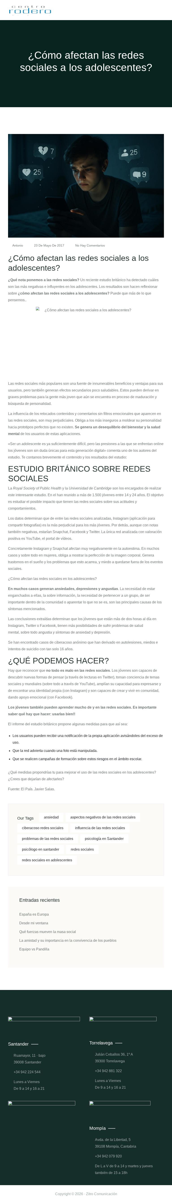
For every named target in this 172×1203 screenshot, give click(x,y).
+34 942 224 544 (27, 1072)
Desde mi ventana (33, 923)
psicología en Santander (104, 839)
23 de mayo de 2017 (49, 245)
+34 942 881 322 (108, 1071)
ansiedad (51, 817)
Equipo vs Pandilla (34, 949)
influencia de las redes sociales (100, 828)
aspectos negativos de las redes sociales (102, 817)
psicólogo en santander (40, 849)
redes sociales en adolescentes (47, 860)
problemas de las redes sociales (47, 839)
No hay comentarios (89, 245)
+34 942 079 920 (108, 1156)
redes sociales (82, 849)
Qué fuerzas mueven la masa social (47, 932)
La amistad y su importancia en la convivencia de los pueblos (67, 940)
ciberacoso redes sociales (42, 828)
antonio (18, 245)
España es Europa (34, 914)
